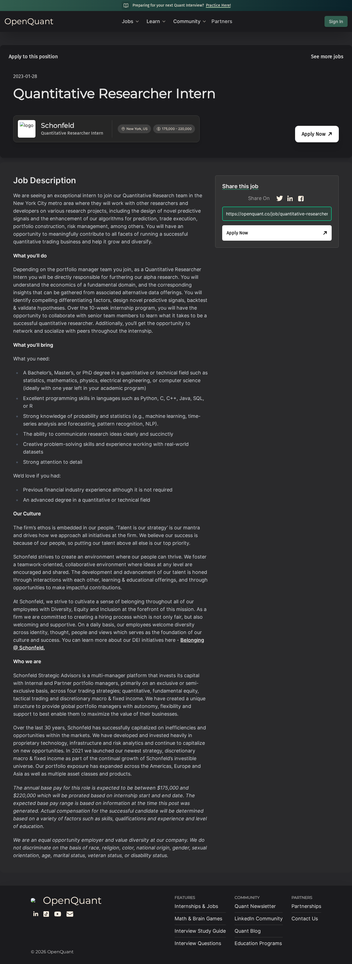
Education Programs (258, 943)
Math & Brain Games (198, 918)
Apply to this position (33, 57)
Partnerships (306, 906)
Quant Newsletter (255, 906)
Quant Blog (248, 931)
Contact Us (305, 918)
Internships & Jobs (196, 906)
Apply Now (314, 134)
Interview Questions (198, 943)
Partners (221, 21)
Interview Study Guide (200, 931)
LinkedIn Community (259, 918)
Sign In (336, 21)
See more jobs (327, 57)
